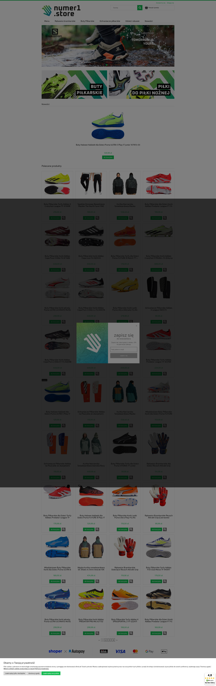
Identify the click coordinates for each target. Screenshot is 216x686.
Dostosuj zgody (34, 673)
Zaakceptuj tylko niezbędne (15, 673)
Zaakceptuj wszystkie (51, 673)
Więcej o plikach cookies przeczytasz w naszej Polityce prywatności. (26, 669)
